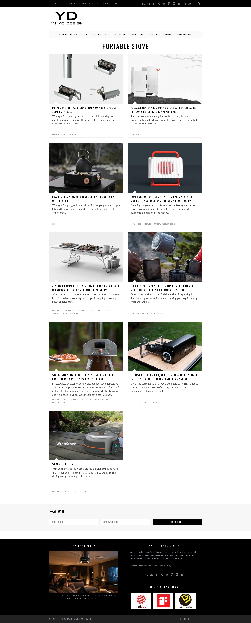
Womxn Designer (70, 313)
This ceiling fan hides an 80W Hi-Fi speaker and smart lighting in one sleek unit (84, 596)
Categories (69, 3)
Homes (67, 399)
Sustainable (139, 34)
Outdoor (65, 135)
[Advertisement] (149, 18)
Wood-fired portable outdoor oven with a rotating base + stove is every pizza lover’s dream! (83, 377)
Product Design (68, 34)
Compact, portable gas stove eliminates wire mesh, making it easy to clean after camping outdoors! (162, 199)
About (54, 3)
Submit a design (89, 3)
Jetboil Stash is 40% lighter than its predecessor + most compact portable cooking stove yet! (163, 288)
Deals (154, 34)
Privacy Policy (165, 565)
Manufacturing (97, 399)
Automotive (99, 34)
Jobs (116, 3)
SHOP (106, 3)
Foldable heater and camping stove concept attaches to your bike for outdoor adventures (164, 109)
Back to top (185, 619)
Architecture (119, 34)
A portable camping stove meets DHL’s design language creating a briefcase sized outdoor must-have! (85, 288)
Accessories (57, 224)
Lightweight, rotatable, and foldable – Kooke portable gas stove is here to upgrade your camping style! (165, 377)
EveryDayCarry (71, 310)
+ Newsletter (184, 34)
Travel (73, 135)
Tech (85, 34)
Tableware (57, 313)
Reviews (167, 34)
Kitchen (56, 135)
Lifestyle (135, 135)
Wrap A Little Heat (63, 464)
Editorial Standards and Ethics (143, 565)
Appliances (136, 224)
